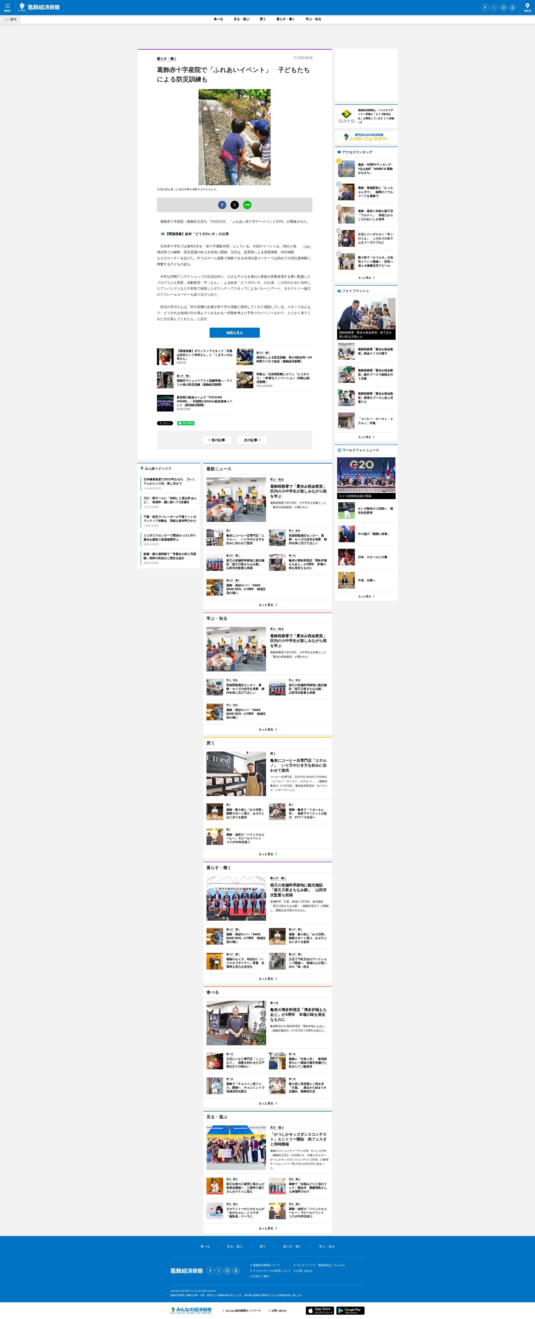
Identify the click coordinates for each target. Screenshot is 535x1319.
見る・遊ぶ (241, 19)
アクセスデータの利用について (272, 1270)
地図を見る (234, 333)
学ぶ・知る (313, 19)
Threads (512, 7)
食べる (218, 19)
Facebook (485, 7)
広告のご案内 (261, 1276)
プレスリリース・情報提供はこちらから (320, 1265)
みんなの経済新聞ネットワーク (190, 1310)
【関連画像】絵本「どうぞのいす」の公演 (197, 234)
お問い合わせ (304, 1270)
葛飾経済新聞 (38, 7)
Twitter (494, 7)
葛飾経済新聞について (266, 1265)
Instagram (503, 7)
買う (263, 19)
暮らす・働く (285, 19)
